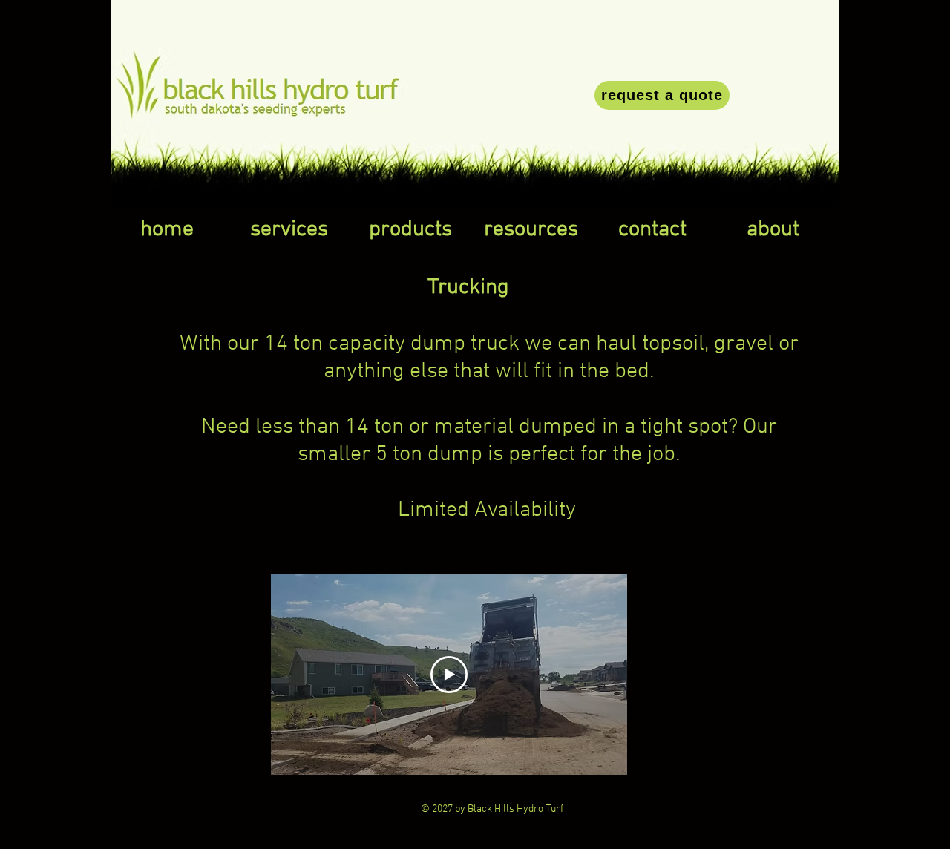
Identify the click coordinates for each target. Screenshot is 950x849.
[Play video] (449, 674)
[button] (289, 230)
